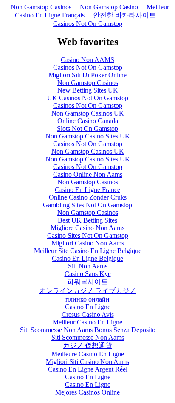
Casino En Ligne (87, 306)
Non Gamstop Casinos (41, 7)
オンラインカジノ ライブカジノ (87, 290)
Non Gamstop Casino (109, 7)
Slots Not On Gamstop (87, 128)
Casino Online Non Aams (87, 174)
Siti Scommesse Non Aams (87, 337)
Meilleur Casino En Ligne (87, 322)
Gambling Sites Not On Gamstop (87, 205)
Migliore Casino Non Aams (87, 227)
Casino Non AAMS (87, 59)
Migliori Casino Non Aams (87, 243)
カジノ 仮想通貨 (87, 345)
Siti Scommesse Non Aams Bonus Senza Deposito (87, 329)
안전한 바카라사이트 (124, 15)
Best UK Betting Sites (87, 220)
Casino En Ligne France (87, 189)
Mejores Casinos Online (87, 392)
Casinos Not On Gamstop (87, 23)
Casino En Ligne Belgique (87, 258)
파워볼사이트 (87, 281)
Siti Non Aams (87, 266)
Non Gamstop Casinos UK (87, 113)
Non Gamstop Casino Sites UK (87, 136)
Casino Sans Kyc (88, 273)
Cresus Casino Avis (88, 314)
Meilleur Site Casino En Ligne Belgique (87, 250)
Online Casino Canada (87, 120)
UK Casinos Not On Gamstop (87, 97)
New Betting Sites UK (87, 90)
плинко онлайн (87, 299)
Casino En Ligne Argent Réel (87, 369)
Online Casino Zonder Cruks (88, 197)
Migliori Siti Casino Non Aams (87, 361)
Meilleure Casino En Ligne (87, 354)
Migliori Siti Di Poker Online (87, 75)
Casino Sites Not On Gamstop (87, 235)
